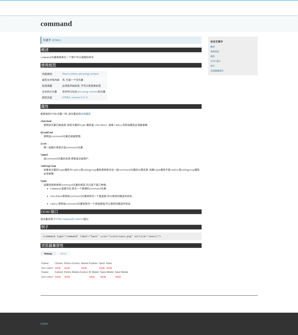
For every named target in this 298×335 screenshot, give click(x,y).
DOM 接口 (215, 61)
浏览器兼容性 (217, 70)
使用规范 (214, 51)
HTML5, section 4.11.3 (75, 97)
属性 (212, 56)
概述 (212, 46)
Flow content (69, 73)
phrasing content (89, 73)
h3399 (44, 324)
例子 (212, 65)
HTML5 (56, 40)
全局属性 (86, 113)
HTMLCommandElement (69, 219)
